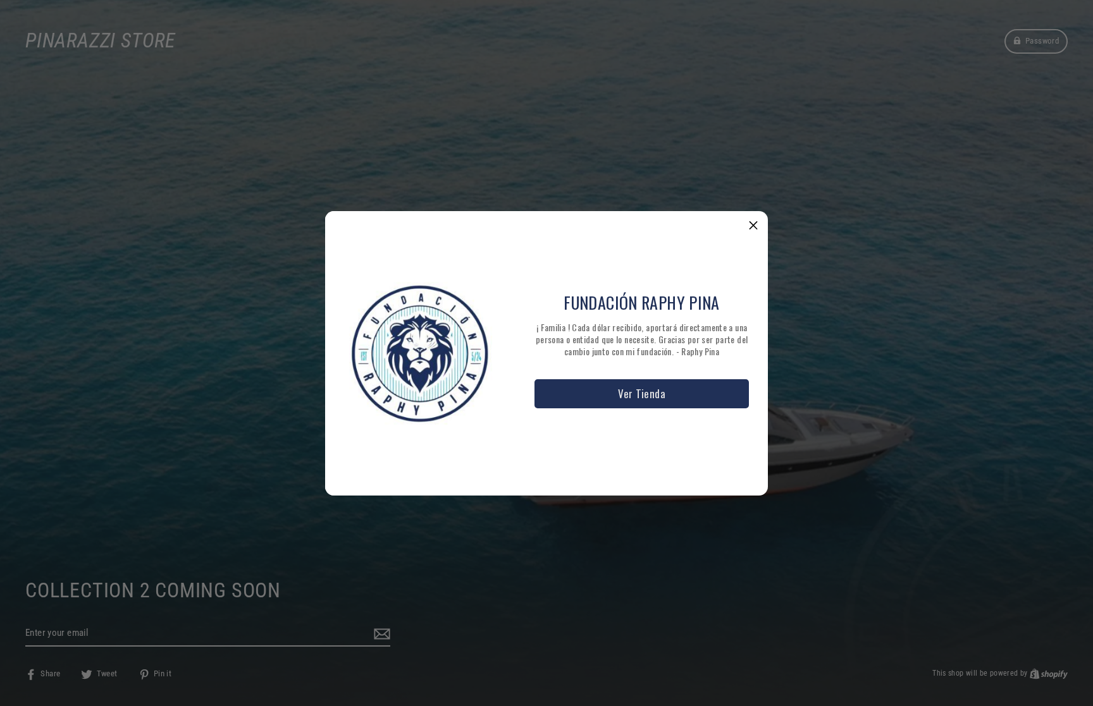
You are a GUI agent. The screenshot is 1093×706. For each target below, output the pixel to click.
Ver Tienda (641, 393)
